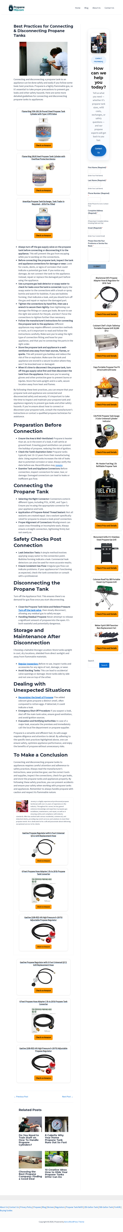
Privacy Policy (26, 1207)
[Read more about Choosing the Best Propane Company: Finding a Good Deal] (30, 1159)
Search (91, 660)
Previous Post (21, 1097)
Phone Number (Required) (98, 194)
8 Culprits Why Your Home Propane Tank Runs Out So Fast (56, 1139)
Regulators (60, 1207)
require (58, 465)
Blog (44, 1207)
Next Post (67, 1097)
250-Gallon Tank (91, 1207)
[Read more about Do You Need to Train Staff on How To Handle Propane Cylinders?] (30, 1124)
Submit (97, 266)
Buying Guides (6, 1210)
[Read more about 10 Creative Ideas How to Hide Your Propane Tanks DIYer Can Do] (56, 1158)
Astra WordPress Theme (74, 1222)
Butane (50, 1207)
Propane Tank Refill (74, 1207)
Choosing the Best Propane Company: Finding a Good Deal (30, 1175)
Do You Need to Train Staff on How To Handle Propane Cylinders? (29, 1140)
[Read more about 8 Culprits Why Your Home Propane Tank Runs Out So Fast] (56, 1124)
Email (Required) (95, 228)
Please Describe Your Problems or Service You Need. (98, 243)
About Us (4, 1207)
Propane (37, 1207)
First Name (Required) (97, 167)
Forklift (117, 1207)
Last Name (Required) (97, 180)
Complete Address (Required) (95, 211)
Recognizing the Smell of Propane (35, 697)
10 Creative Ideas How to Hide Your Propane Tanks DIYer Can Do (56, 1173)
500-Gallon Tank (106, 1207)
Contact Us (98, 150)
